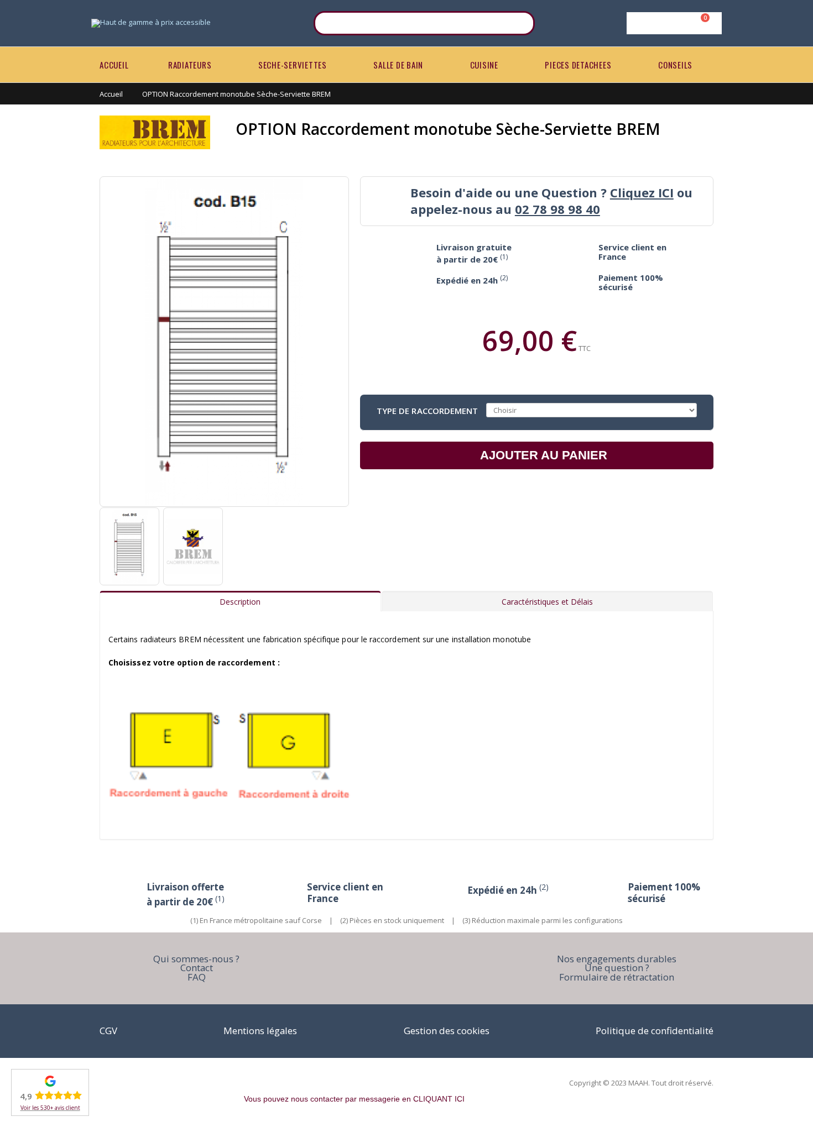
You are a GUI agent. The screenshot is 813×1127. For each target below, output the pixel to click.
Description (240, 601)
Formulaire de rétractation (616, 977)
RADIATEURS (190, 65)
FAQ (196, 977)
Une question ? (617, 967)
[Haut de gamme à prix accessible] (151, 23)
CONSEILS (675, 65)
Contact (196, 967)
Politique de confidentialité (654, 1030)
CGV (108, 1030)
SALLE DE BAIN (398, 65)
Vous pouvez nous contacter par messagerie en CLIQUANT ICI (354, 1098)
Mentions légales (260, 1030)
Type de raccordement (427, 410)
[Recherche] (519, 23)
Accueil (111, 94)
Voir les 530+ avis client (50, 1108)
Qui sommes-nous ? (196, 958)
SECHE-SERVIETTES (292, 65)
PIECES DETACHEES (578, 65)
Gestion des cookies (446, 1030)
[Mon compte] (672, 23)
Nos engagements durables (616, 958)
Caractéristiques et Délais (547, 601)
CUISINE (484, 65)
